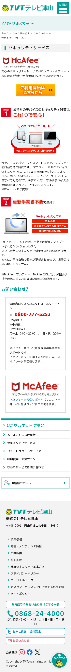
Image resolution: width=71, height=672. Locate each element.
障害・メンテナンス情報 (26, 546)
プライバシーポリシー (25, 573)
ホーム (5, 33)
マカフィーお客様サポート (26, 400)
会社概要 (16, 553)
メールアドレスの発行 (21, 435)
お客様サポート (21, 483)
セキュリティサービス (21, 443)
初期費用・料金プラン (21, 459)
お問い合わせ (21, 640)
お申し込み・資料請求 (27, 631)
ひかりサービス (21, 33)
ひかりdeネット (42, 33)
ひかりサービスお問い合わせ (25, 467)
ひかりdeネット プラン (25, 425)
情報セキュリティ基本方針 (27, 567)
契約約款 (16, 560)
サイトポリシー (20, 594)
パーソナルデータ (22, 580)
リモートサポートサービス (24, 451)
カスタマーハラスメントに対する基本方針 (37, 587)
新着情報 (16, 539)
